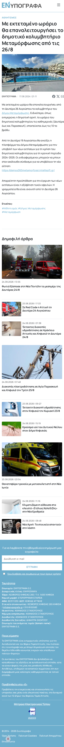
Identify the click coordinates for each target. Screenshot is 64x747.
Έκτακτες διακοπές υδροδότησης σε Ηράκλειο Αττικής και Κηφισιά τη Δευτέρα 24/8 (41, 332)
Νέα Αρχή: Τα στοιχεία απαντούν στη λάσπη (41, 526)
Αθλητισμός (9, 17)
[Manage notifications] (8, 738)
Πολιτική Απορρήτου (50, 735)
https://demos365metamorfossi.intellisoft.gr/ (28, 170)
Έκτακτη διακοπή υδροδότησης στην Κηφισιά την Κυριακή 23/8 (41, 409)
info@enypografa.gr (13, 607)
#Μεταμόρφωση (11, 212)
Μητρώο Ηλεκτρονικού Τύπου (32, 704)
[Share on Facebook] (53, 96)
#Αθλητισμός (10, 208)
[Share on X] (58, 96)
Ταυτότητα (8, 583)
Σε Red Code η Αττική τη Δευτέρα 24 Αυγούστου (37, 309)
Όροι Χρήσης (9, 735)
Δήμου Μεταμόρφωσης (15, 113)
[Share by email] (62, 96)
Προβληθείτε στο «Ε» (14, 684)
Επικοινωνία (8, 741)
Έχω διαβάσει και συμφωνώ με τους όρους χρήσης (34, 573)
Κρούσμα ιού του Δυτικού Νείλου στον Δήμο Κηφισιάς (42, 428)
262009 (32, 718)
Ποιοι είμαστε (10, 635)
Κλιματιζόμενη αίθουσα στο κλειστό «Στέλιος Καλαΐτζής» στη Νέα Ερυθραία (39, 508)
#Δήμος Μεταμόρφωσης (32, 208)
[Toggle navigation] (58, 4)
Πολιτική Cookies (27, 735)
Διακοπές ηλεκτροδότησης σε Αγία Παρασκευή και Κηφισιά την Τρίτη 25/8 (30, 388)
